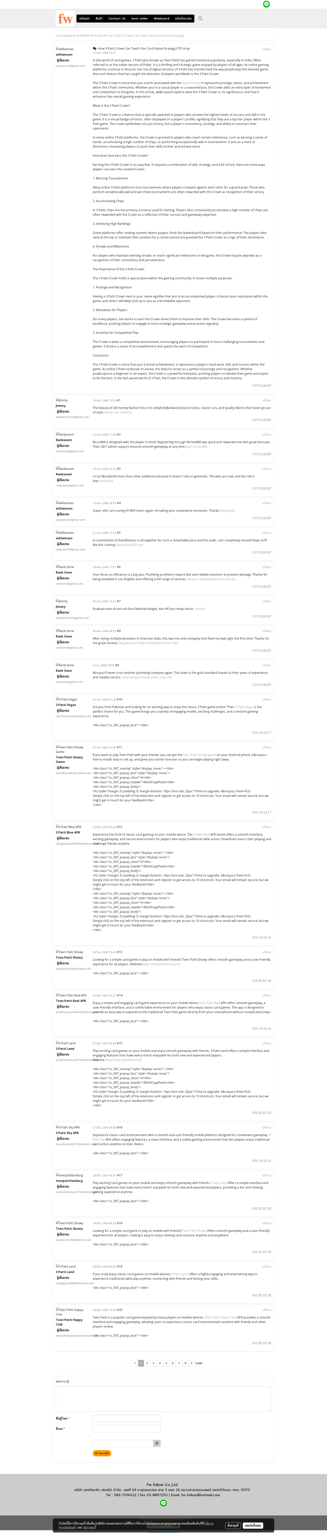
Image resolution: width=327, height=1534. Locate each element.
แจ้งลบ (266, 49)
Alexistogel (227, 510)
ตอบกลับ (103, 1453)
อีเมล (60, 1429)
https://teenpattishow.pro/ (161, 964)
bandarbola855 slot (129, 545)
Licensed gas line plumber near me (147, 677)
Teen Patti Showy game (199, 755)
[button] (200, 18)
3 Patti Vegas (244, 707)
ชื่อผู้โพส (63, 1418)
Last (199, 1363)
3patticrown (190, 83)
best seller (140, 18)
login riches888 (196, 446)
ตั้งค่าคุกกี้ (233, 1525)
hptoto (200, 609)
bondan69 (105, 481)
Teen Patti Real (209, 1003)
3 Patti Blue (201, 834)
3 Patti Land (218, 1183)
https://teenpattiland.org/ (123, 1060)
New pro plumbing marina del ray (211, 579)
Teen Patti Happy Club (220, 1317)
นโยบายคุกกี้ (89, 1527)
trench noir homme (118, 412)
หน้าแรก (84, 18)
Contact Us (117, 18)
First (128, 1363)
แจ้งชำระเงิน (183, 18)
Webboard (161, 18)
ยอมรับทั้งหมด (253, 1525)
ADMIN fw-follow (91, 35)
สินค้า (99, 18)
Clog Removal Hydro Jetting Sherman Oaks (148, 643)
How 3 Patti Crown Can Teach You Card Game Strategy (145, 35)
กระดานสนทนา (66, 35)
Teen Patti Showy (194, 1231)
